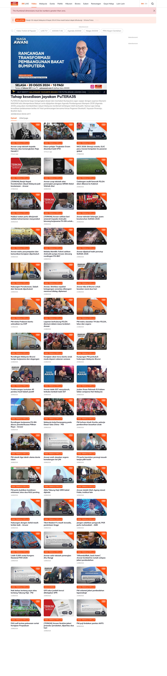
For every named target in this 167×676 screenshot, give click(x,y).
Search (152, 3)
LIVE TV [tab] (44, 31)
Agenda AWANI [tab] (74, 31)
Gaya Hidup (109, 4)
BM (142, 4)
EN (146, 4)
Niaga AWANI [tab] (92, 31)
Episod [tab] (14, 118)
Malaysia (43, 4)
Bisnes (77, 4)
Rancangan (96, 4)
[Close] (154, 11)
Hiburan (68, 4)
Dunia (52, 4)
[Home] (14, 3)
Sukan (85, 4)
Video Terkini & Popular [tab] (26, 31)
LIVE (27, 4)
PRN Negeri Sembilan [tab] (112, 31)
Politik (60, 4)
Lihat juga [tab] (23, 118)
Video (33, 4)
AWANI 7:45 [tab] (57, 31)
